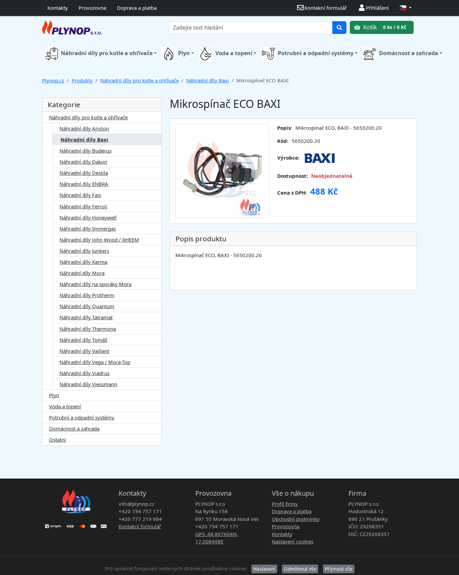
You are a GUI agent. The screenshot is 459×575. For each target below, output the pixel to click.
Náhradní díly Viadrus (84, 373)
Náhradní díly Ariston (84, 128)
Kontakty (57, 7)
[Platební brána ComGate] (76, 524)
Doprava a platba (137, 7)
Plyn (184, 53)
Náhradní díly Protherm (86, 295)
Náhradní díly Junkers (84, 250)
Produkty (82, 80)
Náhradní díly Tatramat (86, 317)
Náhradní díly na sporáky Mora (95, 284)
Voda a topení (233, 53)
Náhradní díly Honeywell (88, 217)
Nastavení (264, 569)
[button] (405, 7)
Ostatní (57, 439)
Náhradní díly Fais (80, 195)
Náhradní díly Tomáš (83, 339)
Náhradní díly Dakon (83, 161)
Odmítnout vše (300, 569)
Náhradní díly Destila (83, 172)
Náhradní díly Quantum (86, 306)
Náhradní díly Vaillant (84, 350)
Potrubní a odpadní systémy (315, 53)
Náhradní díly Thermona (87, 328)
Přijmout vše (338, 569)
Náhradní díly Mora (82, 273)
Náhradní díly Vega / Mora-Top (94, 362)
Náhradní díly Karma (83, 261)
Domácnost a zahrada (408, 53)
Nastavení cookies (293, 541)
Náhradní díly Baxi (207, 80)
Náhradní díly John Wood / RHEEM (99, 239)
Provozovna (92, 7)
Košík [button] (384, 27)
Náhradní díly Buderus (85, 150)
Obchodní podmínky (296, 519)
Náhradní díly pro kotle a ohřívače (107, 53)
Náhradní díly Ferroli (83, 206)
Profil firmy (285, 503)
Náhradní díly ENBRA (83, 183)
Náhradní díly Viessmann (88, 384)
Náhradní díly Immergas (87, 228)
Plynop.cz (53, 80)
